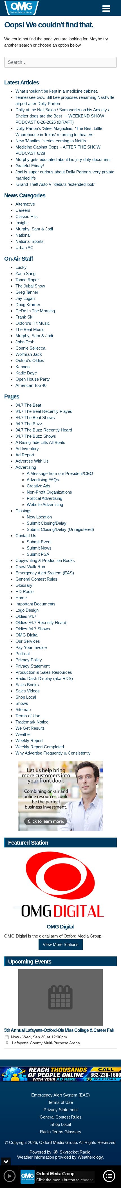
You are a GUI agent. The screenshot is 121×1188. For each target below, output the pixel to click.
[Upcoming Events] (60, 997)
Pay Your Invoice (31, 647)
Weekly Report (29, 740)
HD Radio (24, 591)
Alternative (25, 204)
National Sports (29, 241)
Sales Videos (27, 690)
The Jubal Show (30, 286)
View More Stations (61, 944)
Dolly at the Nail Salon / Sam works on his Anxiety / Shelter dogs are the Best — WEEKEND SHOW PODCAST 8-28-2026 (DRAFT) (62, 116)
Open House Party (32, 379)
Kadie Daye (26, 372)
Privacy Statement (32, 666)
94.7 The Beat (28, 405)
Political (22, 653)
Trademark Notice (31, 722)
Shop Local (25, 697)
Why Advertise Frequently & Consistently (53, 753)
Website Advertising (45, 504)
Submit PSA (38, 554)
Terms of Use (27, 715)
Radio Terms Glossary (60, 1131)
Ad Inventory (27, 448)
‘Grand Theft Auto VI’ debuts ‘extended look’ (55, 184)
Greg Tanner (26, 292)
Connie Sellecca (30, 348)
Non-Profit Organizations (49, 492)
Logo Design (27, 610)
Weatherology (90, 1157)
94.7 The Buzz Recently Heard (43, 430)
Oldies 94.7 (25, 616)
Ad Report (24, 454)
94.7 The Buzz (28, 423)
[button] (106, 6)
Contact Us (25, 535)
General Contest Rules (36, 579)
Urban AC (24, 247)
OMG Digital (26, 635)
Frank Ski (24, 317)
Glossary (23, 585)
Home (21, 597)
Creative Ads (38, 485)
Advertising (25, 467)
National (22, 235)
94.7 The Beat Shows (35, 417)
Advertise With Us (32, 461)
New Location (39, 517)
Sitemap (23, 709)
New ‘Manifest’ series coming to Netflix (50, 140)
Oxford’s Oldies (29, 360)
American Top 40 (30, 385)
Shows (21, 703)
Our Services (27, 641)
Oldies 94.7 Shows (32, 628)
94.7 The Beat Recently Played (43, 411)
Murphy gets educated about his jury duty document (63, 159)
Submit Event (39, 541)
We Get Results (30, 728)
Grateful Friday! (29, 165)
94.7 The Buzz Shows (35, 436)
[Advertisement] (60, 796)
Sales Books (27, 684)
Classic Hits (26, 216)
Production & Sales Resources (43, 672)
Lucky (21, 267)
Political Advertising (44, 498)
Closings (23, 510)
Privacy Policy (28, 659)
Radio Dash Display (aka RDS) (44, 678)
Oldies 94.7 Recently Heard (40, 622)
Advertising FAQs (43, 479)
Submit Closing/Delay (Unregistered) (60, 529)
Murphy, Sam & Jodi (34, 228)
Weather (23, 734)
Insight (21, 222)
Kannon (22, 366)
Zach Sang (25, 273)
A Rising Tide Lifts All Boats (40, 442)
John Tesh (24, 341)
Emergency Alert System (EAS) (44, 572)
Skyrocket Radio (74, 1152)
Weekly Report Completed (39, 746)
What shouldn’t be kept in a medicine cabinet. (56, 91)
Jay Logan (25, 298)
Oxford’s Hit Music (32, 323)
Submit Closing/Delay (46, 523)
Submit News (39, 548)
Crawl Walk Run (30, 566)
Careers (22, 210)
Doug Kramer (27, 304)
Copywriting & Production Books (45, 560)
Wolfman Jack (28, 354)
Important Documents (35, 603)
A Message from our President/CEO (60, 473)
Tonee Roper (27, 279)
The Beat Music (29, 329)
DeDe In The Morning (35, 310)
